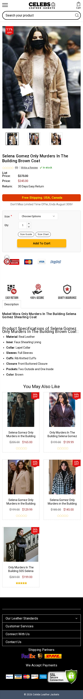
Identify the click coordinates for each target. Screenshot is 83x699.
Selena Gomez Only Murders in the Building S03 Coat (20, 503)
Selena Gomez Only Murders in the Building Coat (20, 436)
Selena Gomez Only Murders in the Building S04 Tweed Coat (62, 503)
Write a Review (29, 167)
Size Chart (43, 234)
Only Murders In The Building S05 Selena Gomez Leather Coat (21, 571)
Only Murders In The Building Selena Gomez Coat (62, 436)
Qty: (6, 225)
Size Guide (26, 234)
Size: (8, 216)
